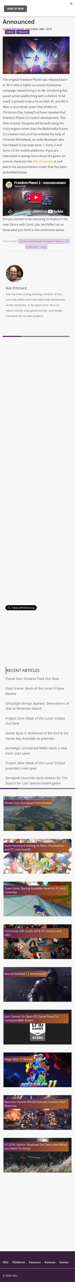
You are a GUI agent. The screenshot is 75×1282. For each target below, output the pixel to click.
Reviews (50, 1262)
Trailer (23, 32)
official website (43, 161)
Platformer (32, 246)
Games (63, 1262)
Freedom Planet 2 (53, 241)
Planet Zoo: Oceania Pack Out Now (32, 678)
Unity (43, 246)
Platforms (18, 1262)
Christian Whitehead (30, 241)
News (10, 32)
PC (67, 241)
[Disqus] (36, 388)
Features (35, 1262)
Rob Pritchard (15, 29)
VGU (5, 1262)
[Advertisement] (37, 567)
